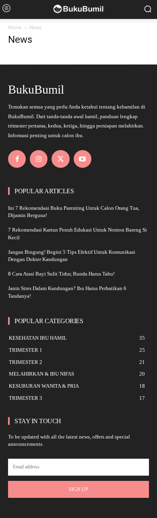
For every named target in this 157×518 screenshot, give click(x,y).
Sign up (78, 489)
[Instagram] (39, 159)
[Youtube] (82, 159)
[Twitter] (60, 159)
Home (15, 27)
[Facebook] (17, 159)
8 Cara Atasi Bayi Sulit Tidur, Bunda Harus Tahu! (61, 274)
